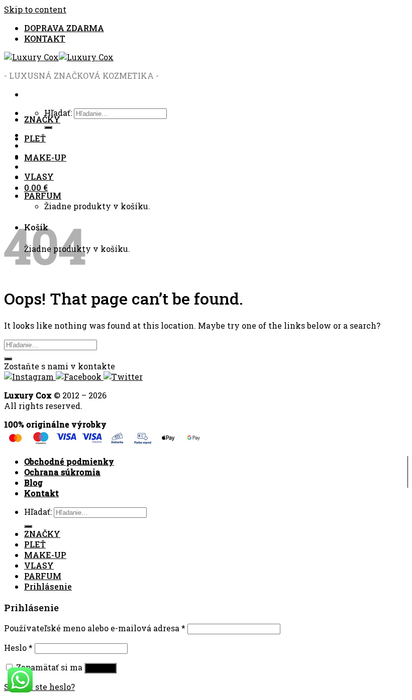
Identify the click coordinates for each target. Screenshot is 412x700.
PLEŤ (35, 138)
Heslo (18, 647)
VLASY (39, 176)
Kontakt (41, 493)
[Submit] (8, 358)
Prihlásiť (100, 668)
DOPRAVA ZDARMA (64, 28)
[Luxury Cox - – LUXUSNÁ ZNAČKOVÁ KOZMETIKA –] (59, 57)
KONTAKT (44, 38)
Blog (33, 482)
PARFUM (42, 195)
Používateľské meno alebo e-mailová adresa (94, 628)
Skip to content (35, 9)
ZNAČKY (42, 119)
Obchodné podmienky (69, 461)
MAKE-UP (45, 157)
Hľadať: (38, 511)
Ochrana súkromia (62, 472)
